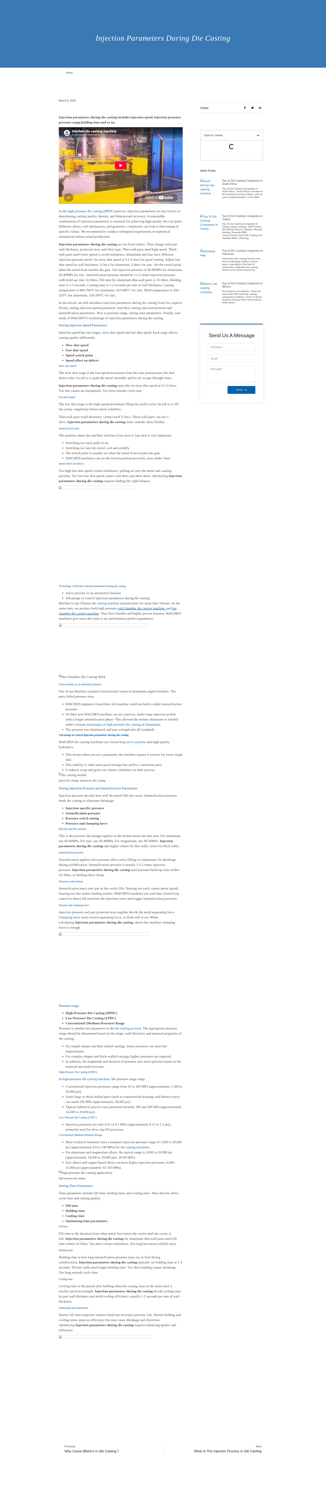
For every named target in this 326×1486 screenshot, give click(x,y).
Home (69, 72)
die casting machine (105, 603)
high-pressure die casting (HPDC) (91, 211)
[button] (258, 135)
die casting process (128, 1028)
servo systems (136, 742)
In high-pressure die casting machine (84, 1079)
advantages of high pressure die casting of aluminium (123, 724)
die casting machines (135, 1147)
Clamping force (69, 917)
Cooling (64, 1286)
